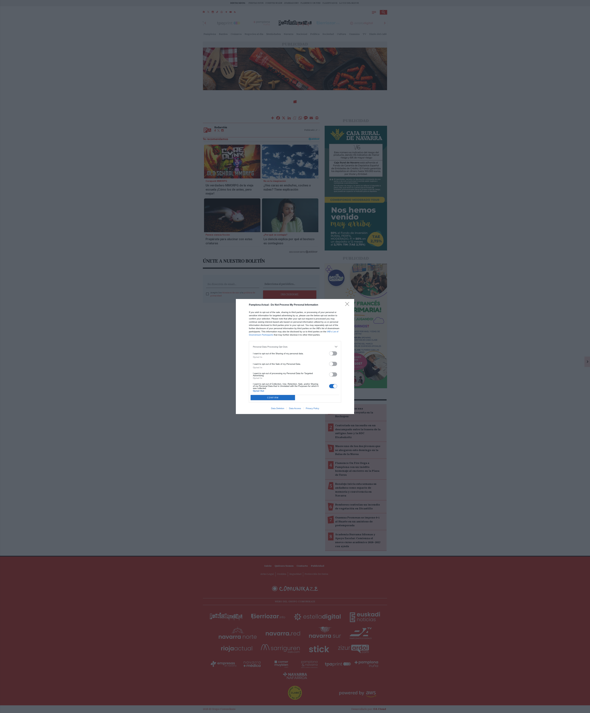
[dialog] (295, 356)
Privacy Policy (312, 408)
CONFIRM (273, 398)
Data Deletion (277, 408)
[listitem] (295, 346)
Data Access (295, 408)
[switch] (333, 353)
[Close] (348, 305)
